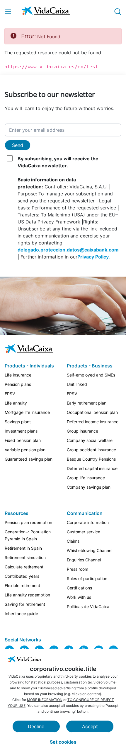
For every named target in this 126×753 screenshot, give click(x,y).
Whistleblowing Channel (89, 550)
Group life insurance (86, 477)
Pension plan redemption (28, 522)
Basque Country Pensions (91, 459)
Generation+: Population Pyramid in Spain (28, 535)
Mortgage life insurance (27, 412)
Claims (73, 541)
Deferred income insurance (92, 421)
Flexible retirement (22, 585)
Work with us (79, 597)
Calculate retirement (24, 566)
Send (17, 145)
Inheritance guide (21, 613)
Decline (36, 726)
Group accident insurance (91, 449)
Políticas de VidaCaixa (88, 606)
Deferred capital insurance (92, 468)
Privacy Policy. (93, 257)
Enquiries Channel (84, 559)
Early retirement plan (86, 402)
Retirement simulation (25, 557)
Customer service (83, 531)
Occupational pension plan (92, 412)
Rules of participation (87, 578)
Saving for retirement (25, 604)
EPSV (10, 393)
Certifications (79, 587)
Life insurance (18, 374)
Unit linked (77, 384)
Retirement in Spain (23, 548)
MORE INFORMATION (44, 700)
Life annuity (16, 402)
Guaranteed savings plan (28, 459)
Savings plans (18, 421)
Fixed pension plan (23, 440)
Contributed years (22, 576)
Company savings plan (88, 487)
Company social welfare (90, 440)
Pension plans (18, 384)
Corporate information (88, 522)
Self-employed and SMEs (91, 374)
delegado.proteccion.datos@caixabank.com (68, 250)
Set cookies (63, 742)
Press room (77, 569)
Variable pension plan (25, 449)
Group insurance (82, 430)
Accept (90, 726)
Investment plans (21, 430)
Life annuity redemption (27, 594)
